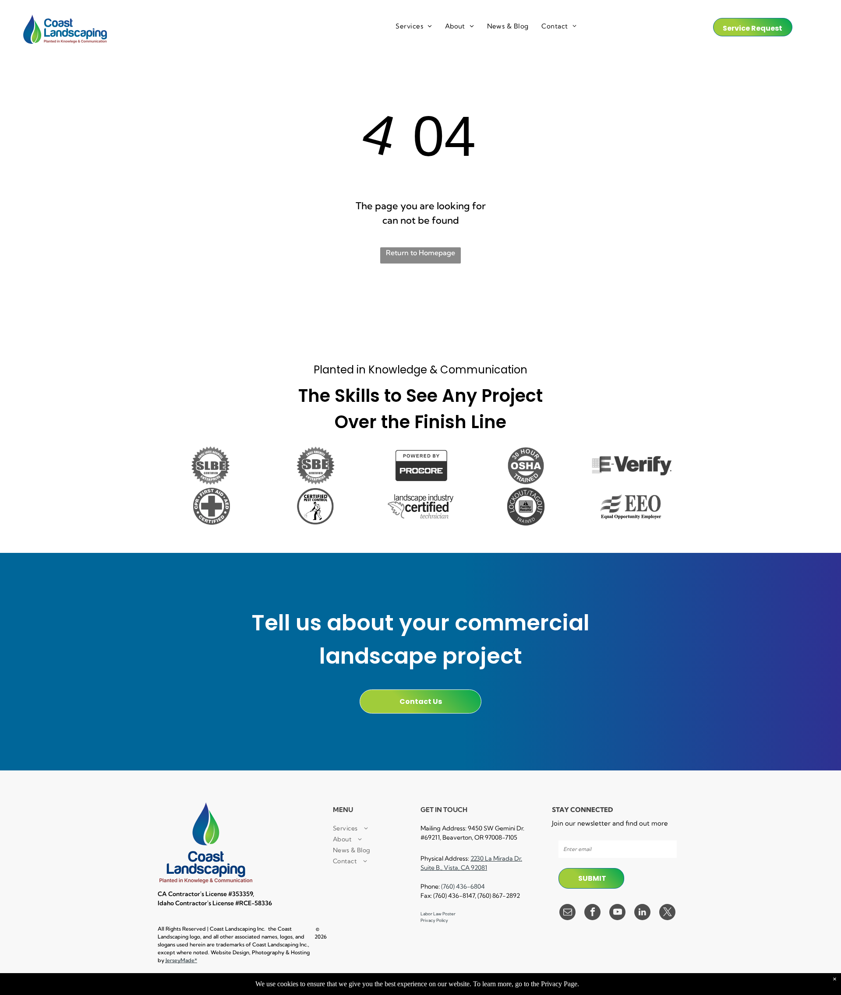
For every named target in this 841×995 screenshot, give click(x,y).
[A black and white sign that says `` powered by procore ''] (420, 465)
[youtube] (617, 913)
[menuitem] (413, 26)
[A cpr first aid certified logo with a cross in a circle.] (210, 506)
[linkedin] (642, 913)
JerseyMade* (181, 960)
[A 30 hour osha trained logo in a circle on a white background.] (525, 465)
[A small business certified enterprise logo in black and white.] (315, 465)
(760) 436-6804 (463, 886)
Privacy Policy (434, 920)
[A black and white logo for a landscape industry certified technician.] (420, 506)
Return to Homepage (420, 252)
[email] (567, 913)
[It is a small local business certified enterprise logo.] (210, 465)
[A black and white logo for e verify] (630, 465)
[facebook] (592, 913)
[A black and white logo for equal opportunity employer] (630, 506)
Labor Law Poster (438, 914)
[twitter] (667, 913)
